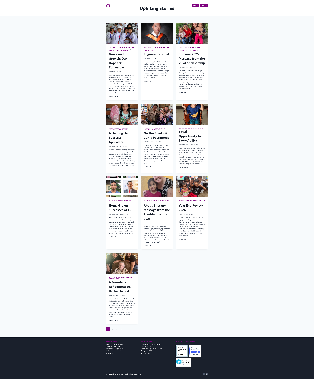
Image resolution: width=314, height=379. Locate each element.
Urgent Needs (125, 50)
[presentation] (122, 33)
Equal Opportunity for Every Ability (190, 136)
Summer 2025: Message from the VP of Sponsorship (192, 58)
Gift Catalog (201, 2)
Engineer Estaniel (156, 54)
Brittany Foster (184, 67)
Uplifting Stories (114, 50)
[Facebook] (204, 374)
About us (158, 5)
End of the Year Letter (185, 200)
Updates (187, 5)
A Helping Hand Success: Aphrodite (120, 137)
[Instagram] (207, 374)
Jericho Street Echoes (124, 47)
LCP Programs (127, 200)
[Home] (117, 5)
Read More (113, 96)
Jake (181, 214)
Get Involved (177, 5)
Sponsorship (120, 49)
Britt (111, 71)
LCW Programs (155, 49)
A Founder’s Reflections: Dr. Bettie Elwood (120, 286)
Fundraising (112, 47)
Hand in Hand (183, 47)
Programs (167, 5)
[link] (206, 2)
